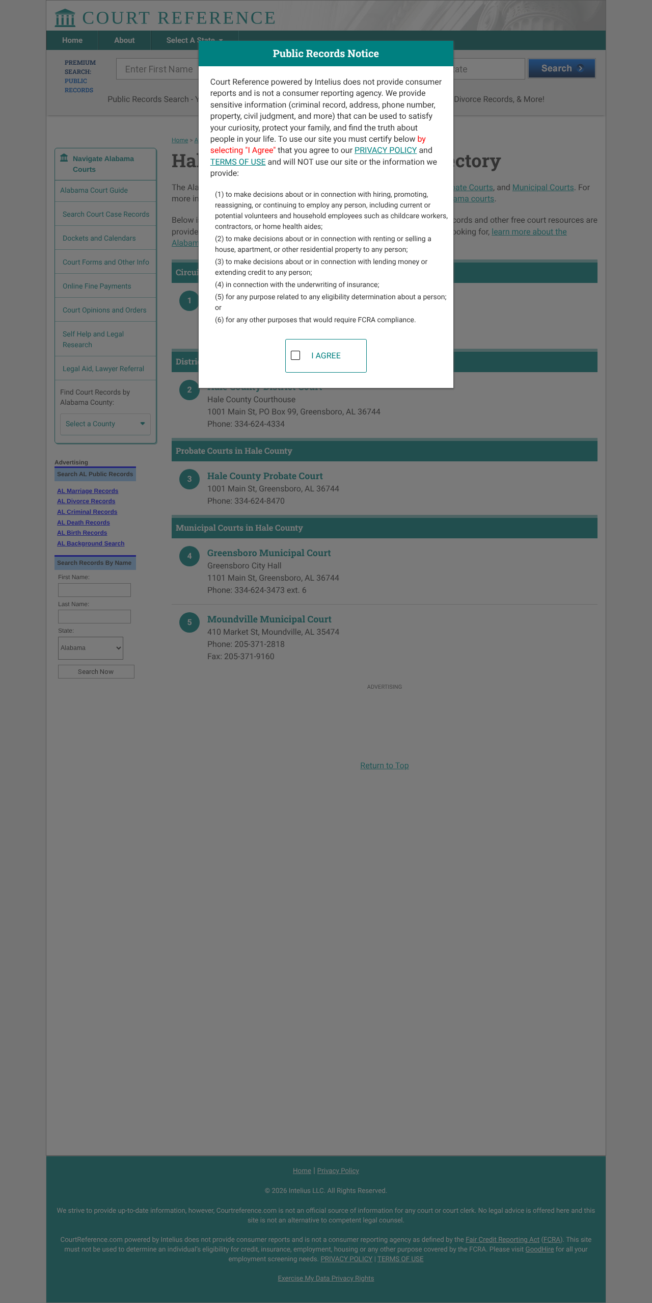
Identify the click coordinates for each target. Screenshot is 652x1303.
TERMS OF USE (238, 162)
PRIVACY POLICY (386, 150)
